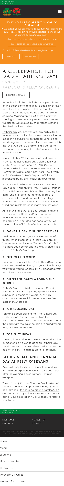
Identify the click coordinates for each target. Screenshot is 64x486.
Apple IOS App (11, 56)
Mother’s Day (25, 119)
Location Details (16, 95)
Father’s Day (9, 132)
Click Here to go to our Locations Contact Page (32, 44)
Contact (37, 423)
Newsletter (38, 420)
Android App (30, 56)
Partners (7, 423)
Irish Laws (8, 420)
